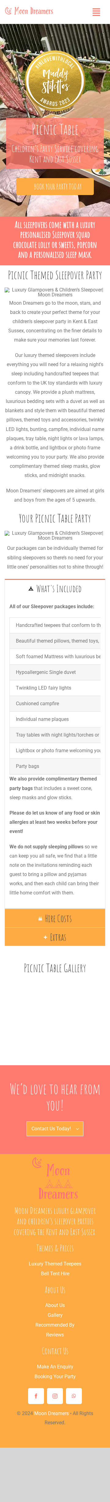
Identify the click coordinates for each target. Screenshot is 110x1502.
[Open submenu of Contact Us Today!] (79, 1128)
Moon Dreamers (51, 1413)
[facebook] (36, 1396)
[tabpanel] (55, 753)
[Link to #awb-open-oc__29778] (96, 12)
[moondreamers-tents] (55, 1159)
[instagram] (55, 1396)
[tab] (55, 588)
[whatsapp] (74, 1396)
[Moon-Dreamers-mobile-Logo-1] (28, 8)
